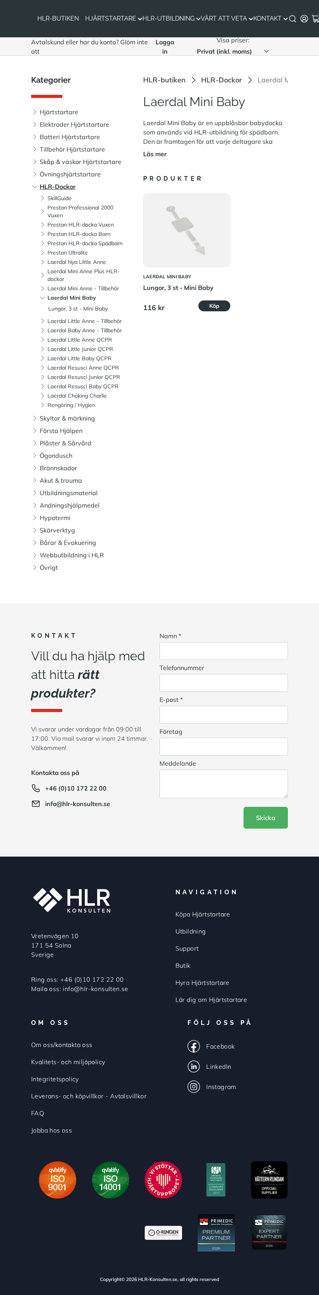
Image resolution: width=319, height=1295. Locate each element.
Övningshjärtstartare (70, 174)
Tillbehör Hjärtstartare (72, 149)
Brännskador (58, 468)
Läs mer (155, 154)
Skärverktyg (57, 530)
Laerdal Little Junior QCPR (80, 349)
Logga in (165, 46)
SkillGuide (59, 198)
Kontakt (267, 18)
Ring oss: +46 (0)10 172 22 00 (77, 979)
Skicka (265, 818)
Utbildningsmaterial (69, 493)
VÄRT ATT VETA (224, 18)
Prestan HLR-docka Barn (78, 233)
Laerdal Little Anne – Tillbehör (84, 321)
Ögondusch (56, 455)
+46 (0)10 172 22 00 (76, 788)
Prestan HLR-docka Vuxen (80, 224)
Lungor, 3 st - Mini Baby (78, 308)
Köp (214, 305)
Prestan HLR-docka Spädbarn (85, 243)
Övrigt (49, 567)
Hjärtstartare (110, 18)
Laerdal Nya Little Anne (76, 261)
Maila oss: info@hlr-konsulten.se (79, 989)
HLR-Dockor (57, 186)
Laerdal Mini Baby (71, 297)
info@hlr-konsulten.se (77, 804)
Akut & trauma (61, 480)
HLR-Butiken (58, 18)
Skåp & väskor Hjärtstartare (80, 162)
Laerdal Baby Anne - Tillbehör (84, 330)
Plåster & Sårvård (65, 443)
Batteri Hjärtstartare (70, 137)
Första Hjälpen (61, 431)
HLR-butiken (164, 79)
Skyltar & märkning (67, 418)
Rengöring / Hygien (71, 404)
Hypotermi (55, 518)
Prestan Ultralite (67, 252)
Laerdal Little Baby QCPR (79, 358)
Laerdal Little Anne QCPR (79, 339)
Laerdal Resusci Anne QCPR (83, 367)
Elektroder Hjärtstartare (74, 124)
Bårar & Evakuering (68, 542)
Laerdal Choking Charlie (77, 395)
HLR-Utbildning (168, 18)
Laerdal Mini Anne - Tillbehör (83, 288)
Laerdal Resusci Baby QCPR (83, 386)
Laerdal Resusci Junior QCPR (83, 376)
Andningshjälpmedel (70, 505)
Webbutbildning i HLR (72, 555)
